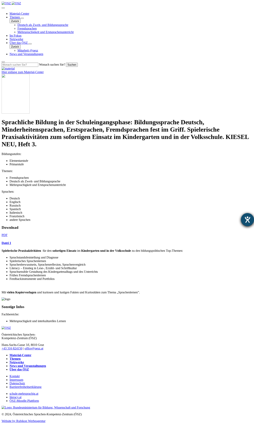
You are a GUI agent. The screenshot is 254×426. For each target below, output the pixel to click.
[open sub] (22, 18)
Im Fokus (15, 35)
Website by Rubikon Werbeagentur (23, 421)
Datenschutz (17, 383)
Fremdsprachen (27, 28)
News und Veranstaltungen (26, 54)
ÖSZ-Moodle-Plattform (24, 400)
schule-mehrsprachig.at (24, 393)
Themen (15, 17)
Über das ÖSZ (19, 42)
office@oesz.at (34, 348)
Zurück (15, 21)
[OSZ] (6, 327)
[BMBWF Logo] (46, 407)
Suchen (71, 64)
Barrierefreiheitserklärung (25, 387)
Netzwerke (16, 39)
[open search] (3, 61)
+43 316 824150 (12, 348)
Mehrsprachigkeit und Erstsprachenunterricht (45, 32)
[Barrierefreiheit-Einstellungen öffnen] (247, 219)
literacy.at (15, 397)
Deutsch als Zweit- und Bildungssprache (42, 25)
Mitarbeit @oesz (27, 50)
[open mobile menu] (3, 8)
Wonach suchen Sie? (52, 64)
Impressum (16, 379)
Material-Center (19, 13)
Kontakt (15, 376)
